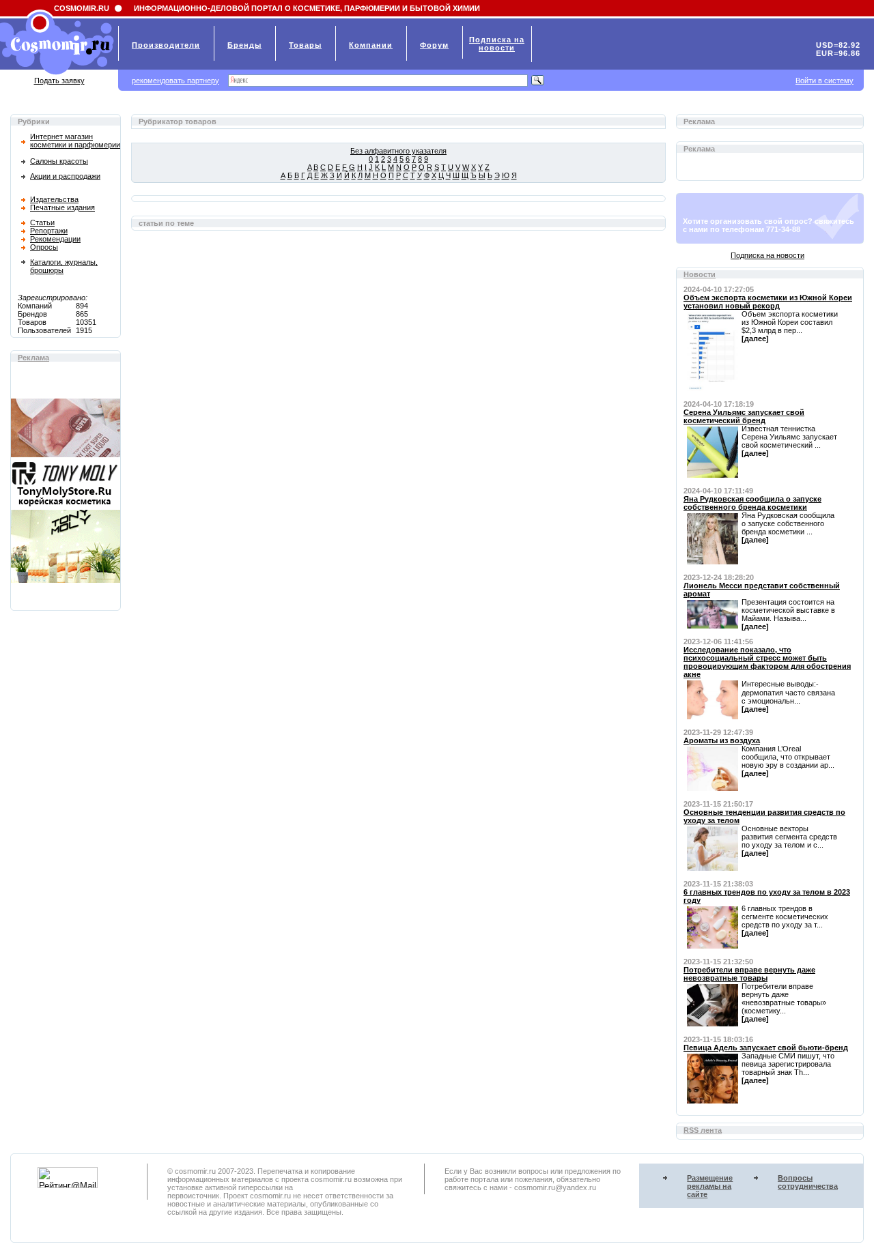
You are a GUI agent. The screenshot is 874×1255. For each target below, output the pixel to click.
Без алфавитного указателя (398, 151)
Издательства (54, 199)
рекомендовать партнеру (175, 80)
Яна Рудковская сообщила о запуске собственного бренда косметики (752, 503)
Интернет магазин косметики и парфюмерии (75, 140)
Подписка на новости (767, 255)
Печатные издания (62, 207)
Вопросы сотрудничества (808, 1182)
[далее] (755, 338)
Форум (434, 45)
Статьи (42, 222)
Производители (166, 45)
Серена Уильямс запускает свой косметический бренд (743, 416)
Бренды (244, 45)
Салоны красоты (59, 161)
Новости (699, 274)
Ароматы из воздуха (721, 740)
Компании (371, 45)
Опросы (44, 247)
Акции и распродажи (65, 176)
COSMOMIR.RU (81, 8)
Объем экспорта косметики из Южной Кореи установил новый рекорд (767, 301)
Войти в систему (824, 80)
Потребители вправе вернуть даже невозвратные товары (749, 974)
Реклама (33, 358)
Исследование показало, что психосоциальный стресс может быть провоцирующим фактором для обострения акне (767, 662)
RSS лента (702, 1130)
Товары (305, 45)
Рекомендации (55, 239)
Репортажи (49, 231)
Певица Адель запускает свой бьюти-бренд (765, 1047)
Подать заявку (59, 80)
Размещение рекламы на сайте (710, 1186)
